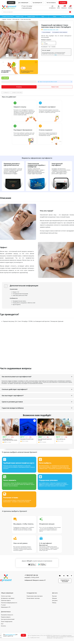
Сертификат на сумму (66, 16)
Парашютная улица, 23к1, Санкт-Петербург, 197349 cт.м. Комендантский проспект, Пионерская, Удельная (51, 29)
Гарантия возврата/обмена (13, 408)
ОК (23, 635)
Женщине (54, 598)
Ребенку (54, 602)
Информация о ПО (5, 607)
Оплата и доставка (6, 596)
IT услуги (3, 605)
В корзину (19, 87)
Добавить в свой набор (17, 92)
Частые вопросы (51, 2)
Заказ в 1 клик (55, 87)
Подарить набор (31, 16)
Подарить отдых (19, 16)
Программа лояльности (7, 614)
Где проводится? (37, 2)
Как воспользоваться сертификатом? (16, 377)
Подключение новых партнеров (34, 596)
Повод (54, 16)
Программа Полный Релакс (27, 439)
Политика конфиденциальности (9, 602)
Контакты (3, 626)
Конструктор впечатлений (7, 619)
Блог (2, 623)
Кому (43, 16)
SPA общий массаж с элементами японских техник (9, 440)
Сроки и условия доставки (12, 402)
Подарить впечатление (8, 16)
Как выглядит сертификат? (13, 396)
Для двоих (54, 600)
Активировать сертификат (7, 598)
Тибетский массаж (60, 439)
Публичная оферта (6, 600)
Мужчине (54, 596)
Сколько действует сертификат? (14, 389)
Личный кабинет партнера (33, 598)
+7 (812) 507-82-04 (26, 8)
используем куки (10, 634)
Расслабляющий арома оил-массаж (45, 440)
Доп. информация (23, 2)
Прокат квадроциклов (6, 621)
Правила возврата (5, 617)
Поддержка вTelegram (65, 580)
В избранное (6, 92)
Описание (11, 2)
